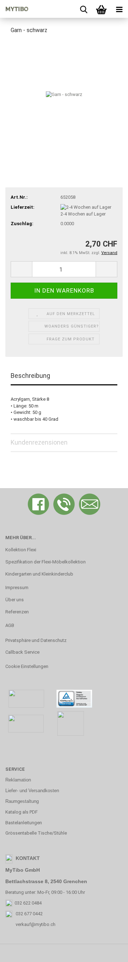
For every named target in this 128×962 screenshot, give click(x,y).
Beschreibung (30, 375)
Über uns (14, 599)
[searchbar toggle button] (83, 9)
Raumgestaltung (22, 801)
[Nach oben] (108, 951)
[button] (21, 269)
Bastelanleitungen (23, 822)
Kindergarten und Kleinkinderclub (39, 574)
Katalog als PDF (21, 812)
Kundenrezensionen (39, 442)
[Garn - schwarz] (64, 94)
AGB (9, 625)
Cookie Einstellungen (26, 666)
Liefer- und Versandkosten (32, 790)
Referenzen (17, 611)
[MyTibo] (14, 9)
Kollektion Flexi (20, 549)
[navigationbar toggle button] (119, 9)
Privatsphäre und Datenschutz (35, 640)
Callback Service (22, 652)
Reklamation (18, 780)
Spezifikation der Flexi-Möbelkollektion (45, 561)
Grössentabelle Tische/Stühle (36, 833)
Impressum (16, 587)
